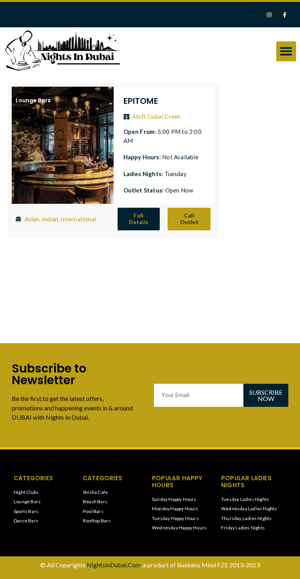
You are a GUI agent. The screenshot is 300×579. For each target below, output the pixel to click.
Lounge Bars (33, 100)
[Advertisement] (260, 202)
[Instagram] (269, 14)
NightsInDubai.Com (114, 564)
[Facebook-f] (284, 14)
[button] (286, 51)
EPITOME (140, 101)
